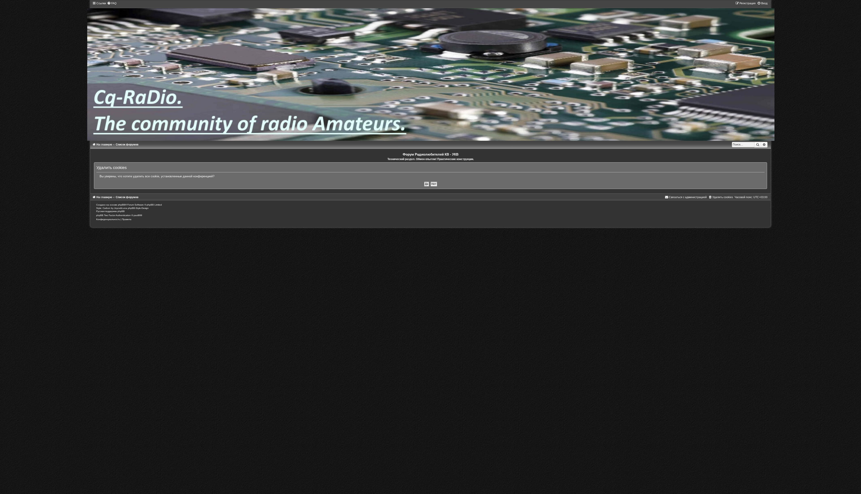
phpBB (121, 205)
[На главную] (430, 71)
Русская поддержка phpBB (110, 211)
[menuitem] (111, 3)
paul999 (138, 215)
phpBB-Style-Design (138, 208)
